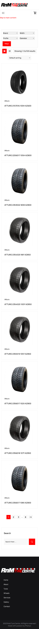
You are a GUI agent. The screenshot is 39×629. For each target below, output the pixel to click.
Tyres (6, 589)
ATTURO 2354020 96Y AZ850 (17, 254)
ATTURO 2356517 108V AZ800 (17, 502)
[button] (3, 13)
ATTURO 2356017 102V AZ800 (17, 403)
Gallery (6, 602)
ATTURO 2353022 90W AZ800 (17, 205)
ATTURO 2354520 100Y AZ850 (18, 304)
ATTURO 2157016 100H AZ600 (17, 105)
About (6, 584)
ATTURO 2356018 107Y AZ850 (17, 453)
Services (7, 597)
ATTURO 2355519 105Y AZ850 (17, 354)
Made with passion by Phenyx (19, 626)
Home (6, 580)
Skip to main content (8, 18)
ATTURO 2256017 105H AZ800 (18, 155)
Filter (7, 44)
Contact (7, 606)
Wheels (6, 593)
